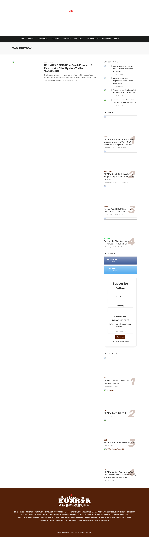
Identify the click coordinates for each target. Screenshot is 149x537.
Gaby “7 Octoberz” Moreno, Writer (32, 518)
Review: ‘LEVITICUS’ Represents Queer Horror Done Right (123, 80)
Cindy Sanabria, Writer (31, 515)
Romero (128, 518)
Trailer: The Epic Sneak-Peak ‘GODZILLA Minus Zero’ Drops (124, 101)
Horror (107, 206)
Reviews (55, 39)
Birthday (120, 306)
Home (22, 39)
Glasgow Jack (105, 518)
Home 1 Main (104, 520)
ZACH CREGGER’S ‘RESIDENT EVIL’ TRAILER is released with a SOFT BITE (124, 68)
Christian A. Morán (53, 80)
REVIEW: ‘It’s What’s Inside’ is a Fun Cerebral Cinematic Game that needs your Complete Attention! (119, 142)
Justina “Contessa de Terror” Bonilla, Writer (63, 515)
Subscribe (58, 512)
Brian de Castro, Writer (86, 518)
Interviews (43, 39)
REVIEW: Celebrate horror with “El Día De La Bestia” (118, 382)
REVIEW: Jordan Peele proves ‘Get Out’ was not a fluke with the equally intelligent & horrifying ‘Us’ (120, 474)
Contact (29, 512)
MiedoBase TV (92, 39)
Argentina (108, 171)
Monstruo (131, 512)
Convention (48, 62)
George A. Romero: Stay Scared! (53, 520)
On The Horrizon (121, 515)
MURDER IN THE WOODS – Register (98, 515)
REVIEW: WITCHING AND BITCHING (119, 442)
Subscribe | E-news (110, 39)
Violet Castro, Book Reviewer (78, 512)
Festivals (78, 39)
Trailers (67, 39)
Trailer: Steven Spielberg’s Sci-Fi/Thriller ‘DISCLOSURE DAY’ (124, 91)
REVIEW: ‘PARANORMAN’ (115, 413)
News (22, 512)
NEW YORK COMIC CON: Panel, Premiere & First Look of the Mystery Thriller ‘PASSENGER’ (68, 68)
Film (105, 136)
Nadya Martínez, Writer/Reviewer (83, 520)
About (31, 39)
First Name (120, 288)
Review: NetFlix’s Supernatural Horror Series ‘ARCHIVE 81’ (117, 242)
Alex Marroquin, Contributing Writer (108, 512)
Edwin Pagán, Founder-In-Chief (61, 518)
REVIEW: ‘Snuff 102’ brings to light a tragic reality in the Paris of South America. (119, 176)
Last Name (120, 297)
